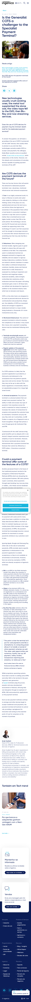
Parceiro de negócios (21, 980)
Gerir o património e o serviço (22, 930)
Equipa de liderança (6, 975)
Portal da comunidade (7, 950)
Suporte (19, 965)
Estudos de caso (22, 955)
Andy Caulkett (6, 741)
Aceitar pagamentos (21, 924)
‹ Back (4, 10)
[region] (15, 501)
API (4, 954)
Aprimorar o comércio (21, 936)
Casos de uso (7, 926)
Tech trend (13, 14)
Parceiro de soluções (21, 975)
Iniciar (5, 946)
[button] (18, 3)
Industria (6, 923)
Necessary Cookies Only (15, 505)
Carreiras (6, 968)
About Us (6, 965)
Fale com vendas (12, 906)
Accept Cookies (15, 509)
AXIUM (6, 683)
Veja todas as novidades (14, 872)
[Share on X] (9, 91)
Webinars (20, 952)
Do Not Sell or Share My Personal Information (15, 501)
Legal (5, 971)
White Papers (21, 949)
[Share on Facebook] (4, 91)
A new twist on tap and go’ (15, 155)
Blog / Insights (22, 946)
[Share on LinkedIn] (14, 91)
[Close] (28, 490)
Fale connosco (22, 968)
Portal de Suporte (23, 971)
